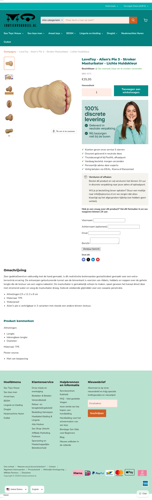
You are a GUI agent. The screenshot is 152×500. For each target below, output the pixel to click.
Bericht (86, 243)
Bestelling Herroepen (42, 412)
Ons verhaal (9, 466)
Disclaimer (26, 472)
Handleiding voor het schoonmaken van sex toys (70, 421)
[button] (9, 63)
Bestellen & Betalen (42, 395)
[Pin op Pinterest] (98, 259)
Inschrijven (97, 413)
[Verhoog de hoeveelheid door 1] (108, 92)
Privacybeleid (34, 469)
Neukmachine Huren (132, 33)
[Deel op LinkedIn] (93, 259)
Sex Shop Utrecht (40, 428)
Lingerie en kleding (90, 33)
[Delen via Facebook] (83, 259)
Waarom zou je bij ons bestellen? (31, 466)
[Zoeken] (133, 20)
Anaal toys (54, 33)
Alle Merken (38, 424)
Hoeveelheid (88, 85)
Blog (62, 437)
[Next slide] (9, 135)
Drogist (111, 33)
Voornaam (87, 220)
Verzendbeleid (39, 400)
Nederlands (110, 6)
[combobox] (14, 489)
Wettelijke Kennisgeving (53, 469)
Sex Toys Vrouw (13, 33)
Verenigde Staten (135, 6)
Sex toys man (35, 33)
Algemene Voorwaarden (14, 469)
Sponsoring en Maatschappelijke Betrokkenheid (40, 444)
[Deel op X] (88, 259)
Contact (52, 466)
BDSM (70, 33)
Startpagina (10, 51)
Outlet (7, 42)
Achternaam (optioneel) (94, 226)
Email (85, 233)
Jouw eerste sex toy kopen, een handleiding (69, 410)
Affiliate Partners (11, 472)
